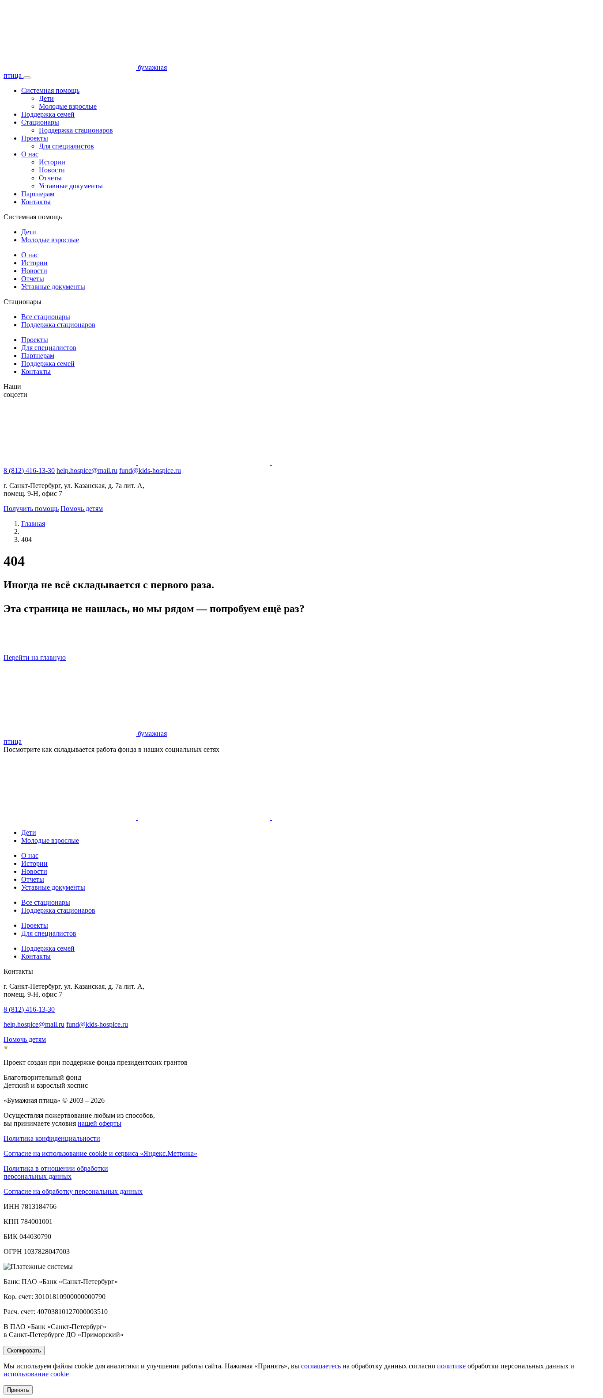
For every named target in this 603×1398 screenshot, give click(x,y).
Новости (52, 170)
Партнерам (37, 194)
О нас (29, 154)
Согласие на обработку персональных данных (73, 1191)
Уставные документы (71, 186)
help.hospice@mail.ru (87, 470)
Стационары (40, 122)
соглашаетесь (321, 1366)
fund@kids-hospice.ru (150, 470)
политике (451, 1366)
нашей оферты (99, 1123)
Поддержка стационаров (76, 130)
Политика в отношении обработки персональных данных (56, 1172)
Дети (46, 98)
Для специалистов (66, 146)
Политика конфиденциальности (52, 1138)
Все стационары (45, 316)
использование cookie (36, 1374)
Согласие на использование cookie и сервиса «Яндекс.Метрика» (100, 1153)
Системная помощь (50, 90)
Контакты (36, 202)
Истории (52, 162)
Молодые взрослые (68, 106)
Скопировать (24, 1350)
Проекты (34, 138)
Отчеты (50, 178)
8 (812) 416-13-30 (29, 470)
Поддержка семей (48, 114)
